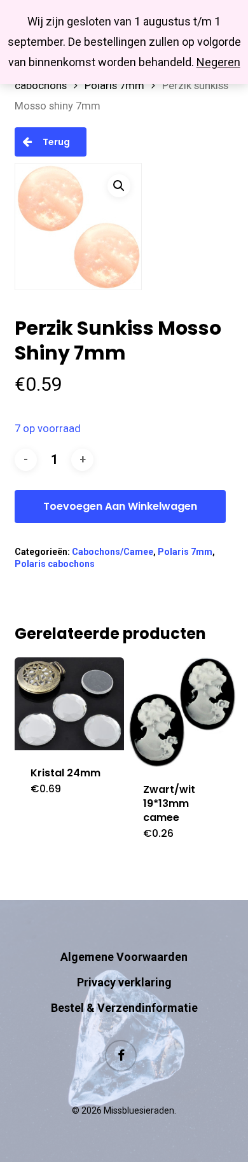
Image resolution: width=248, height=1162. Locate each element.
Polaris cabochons (55, 564)
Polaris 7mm (114, 86)
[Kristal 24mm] (69, 703)
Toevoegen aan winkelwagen (120, 506)
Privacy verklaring (124, 982)
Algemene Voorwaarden (124, 956)
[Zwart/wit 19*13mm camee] (182, 712)
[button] (118, 185)
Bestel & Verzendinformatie (124, 1007)
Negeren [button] (218, 62)
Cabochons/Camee (112, 552)
